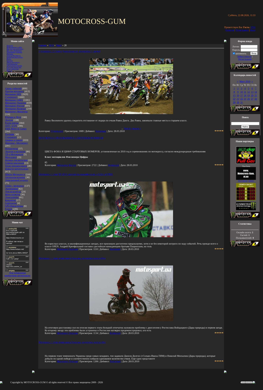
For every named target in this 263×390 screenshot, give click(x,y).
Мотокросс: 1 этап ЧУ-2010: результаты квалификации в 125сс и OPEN (76, 174)
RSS (253, 27)
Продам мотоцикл (14, 91)
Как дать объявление (14, 50)
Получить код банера (246, 180)
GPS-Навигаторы (14, 206)
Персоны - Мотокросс (16, 143)
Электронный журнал (16, 180)
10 (241, 92)
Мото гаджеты (12, 194)
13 (252, 92)
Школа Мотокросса (15, 174)
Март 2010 (244, 81)
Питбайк (9, 134)
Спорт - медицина (14, 186)
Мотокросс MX (13, 94)
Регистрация (242, 30)
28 (255, 99)
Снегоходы (11, 203)
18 (245, 95)
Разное (8, 209)
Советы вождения (14, 163)
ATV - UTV (11, 126)
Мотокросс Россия (14, 105)
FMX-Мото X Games (15, 128)
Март (59, 45)
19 (248, 95)
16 (238, 95)
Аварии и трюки (13, 140)
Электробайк (12, 197)
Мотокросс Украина (15, 103)
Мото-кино (11, 157)
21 (255, 95)
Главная (230, 30)
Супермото (11, 137)
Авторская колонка (15, 177)
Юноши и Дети (13, 117)
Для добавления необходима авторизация (17, 274)
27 (252, 99)
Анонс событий (13, 88)
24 (241, 99)
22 (234, 99)
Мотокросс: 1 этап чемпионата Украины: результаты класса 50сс (72, 342)
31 (241, 102)
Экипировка (11, 188)
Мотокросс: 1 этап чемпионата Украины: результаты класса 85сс (72, 258)
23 (238, 99)
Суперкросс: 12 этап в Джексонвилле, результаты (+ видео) (69, 51)
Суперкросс (11, 97)
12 (248, 92)
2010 (51, 45)
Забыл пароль (244, 56)
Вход (252, 30)
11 (245, 92)
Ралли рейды (11, 123)
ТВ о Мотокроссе (14, 154)
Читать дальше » (132, 128)
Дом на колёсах (13, 191)
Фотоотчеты (11, 148)
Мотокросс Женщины (16, 111)
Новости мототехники (16, 169)
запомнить (240, 53)
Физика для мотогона (16, 160)
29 (234, 102)
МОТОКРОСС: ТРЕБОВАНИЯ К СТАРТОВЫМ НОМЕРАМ (71, 138)
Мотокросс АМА (14, 100)
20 (252, 95)
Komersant (100, 131)
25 (245, 99)
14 (255, 92)
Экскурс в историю (15, 151)
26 (248, 99)
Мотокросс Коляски (15, 108)
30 (238, 102)
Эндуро (9, 120)
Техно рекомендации (16, 166)
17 (241, 95)
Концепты (10, 200)
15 (234, 95)
